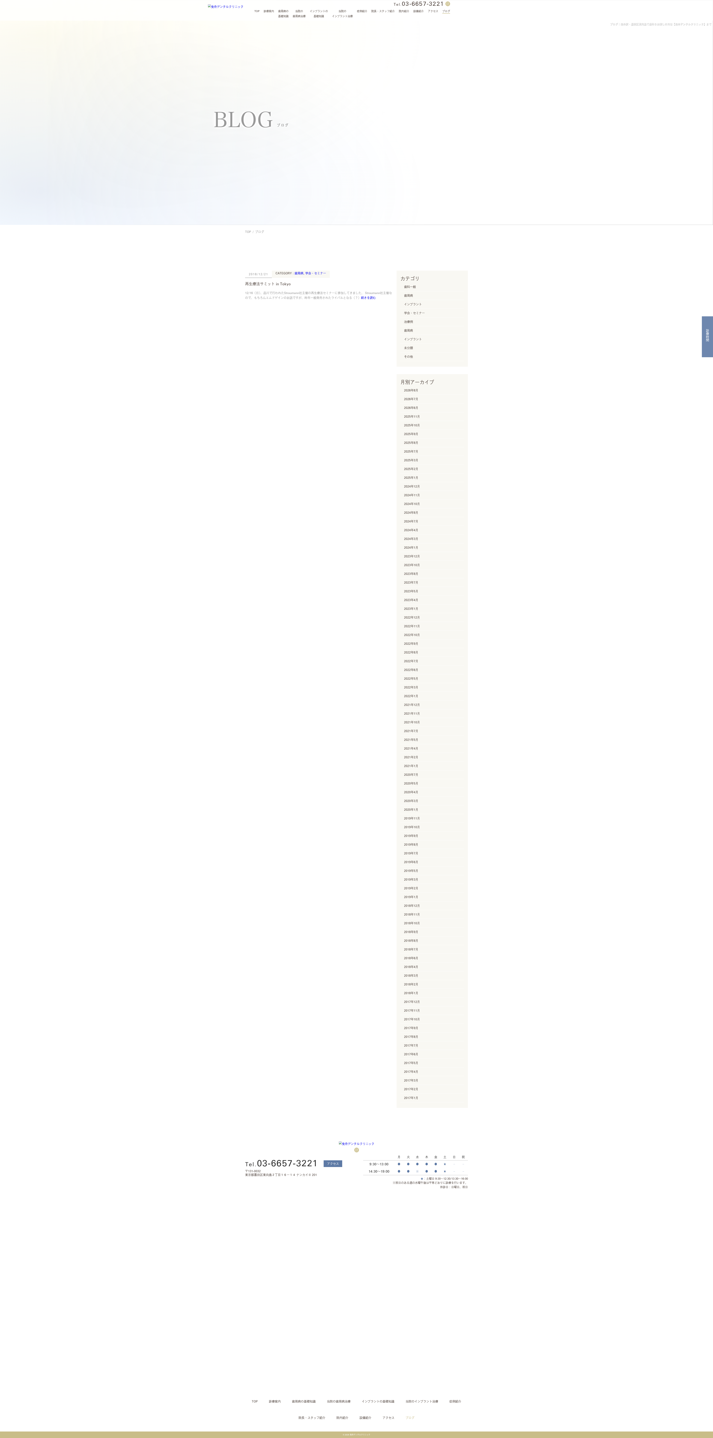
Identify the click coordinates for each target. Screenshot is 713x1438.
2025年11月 (412, 416)
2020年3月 (411, 800)
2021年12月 (412, 704)
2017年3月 (411, 1080)
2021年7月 (411, 731)
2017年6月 (411, 1054)
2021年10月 (412, 722)
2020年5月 (411, 783)
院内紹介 (404, 11)
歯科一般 (410, 286)
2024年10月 (412, 503)
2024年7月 (411, 521)
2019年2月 (411, 888)
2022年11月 (412, 626)
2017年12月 (412, 1001)
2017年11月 (412, 1010)
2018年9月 (411, 931)
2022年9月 (411, 643)
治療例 (408, 321)
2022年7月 (411, 661)
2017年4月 (411, 1071)
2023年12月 (412, 556)
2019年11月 (412, 818)
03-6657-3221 (419, 4)
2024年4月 (411, 530)
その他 (408, 356)
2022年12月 (412, 617)
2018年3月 (411, 975)
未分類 (408, 347)
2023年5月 (411, 591)
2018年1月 (411, 993)
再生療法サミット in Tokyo (268, 284)
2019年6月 (411, 862)
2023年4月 (411, 599)
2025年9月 (411, 433)
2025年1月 (411, 477)
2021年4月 (411, 748)
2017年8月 (411, 1036)
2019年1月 (411, 896)
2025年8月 (411, 442)
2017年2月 (411, 1089)
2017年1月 (411, 1097)
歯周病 (298, 273)
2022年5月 (411, 678)
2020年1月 (411, 809)
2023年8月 (411, 573)
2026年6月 (411, 407)
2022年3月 (411, 687)
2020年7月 (411, 774)
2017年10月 (412, 1019)
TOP (248, 231)
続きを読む (368, 297)
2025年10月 (412, 425)
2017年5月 (411, 1062)
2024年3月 (411, 538)
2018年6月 (411, 958)
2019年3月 (411, 879)
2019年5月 (411, 870)
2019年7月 (411, 853)
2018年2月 (411, 984)
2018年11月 (412, 914)
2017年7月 (411, 1045)
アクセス (333, 1163)
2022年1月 (411, 696)
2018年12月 (412, 905)
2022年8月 (411, 652)
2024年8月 (411, 512)
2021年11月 (412, 713)
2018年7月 (411, 949)
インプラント (413, 304)
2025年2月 (411, 468)
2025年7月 (411, 451)
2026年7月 (411, 399)
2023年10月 (412, 565)
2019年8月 (411, 844)
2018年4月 (411, 966)
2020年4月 (411, 792)
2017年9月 (411, 1028)
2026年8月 (411, 390)
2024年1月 (411, 547)
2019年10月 (412, 827)
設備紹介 (418, 11)
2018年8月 (411, 940)
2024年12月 (412, 486)
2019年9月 (411, 835)
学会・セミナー (315, 273)
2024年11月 (412, 495)
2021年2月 (411, 757)
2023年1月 (411, 608)
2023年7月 (411, 582)
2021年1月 (411, 765)
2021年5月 (411, 739)
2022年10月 (412, 634)
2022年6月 (411, 669)
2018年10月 (412, 923)
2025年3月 (411, 460)
